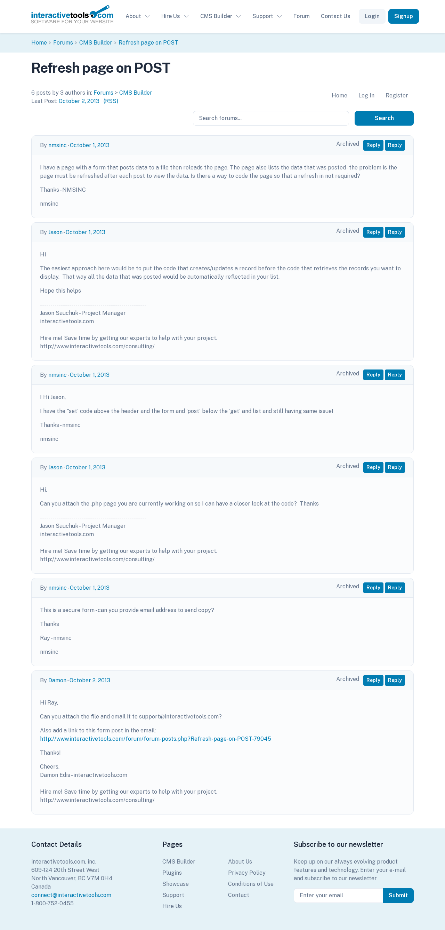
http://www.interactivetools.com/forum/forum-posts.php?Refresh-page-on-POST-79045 (155, 739)
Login (372, 16)
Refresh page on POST (148, 42)
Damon (57, 680)
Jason (55, 232)
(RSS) (111, 101)
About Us (240, 861)
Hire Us (170, 16)
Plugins (172, 872)
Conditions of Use (251, 884)
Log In (366, 95)
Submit (398, 895)
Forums (63, 42)
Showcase (175, 884)
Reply (373, 145)
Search (384, 118)
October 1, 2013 (90, 145)
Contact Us (335, 16)
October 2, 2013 (79, 101)
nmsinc (57, 145)
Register (397, 95)
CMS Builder (216, 16)
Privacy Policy (247, 872)
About (133, 16)
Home (39, 42)
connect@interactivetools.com (71, 895)
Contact (238, 895)
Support (262, 16)
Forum (301, 16)
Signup (403, 16)
